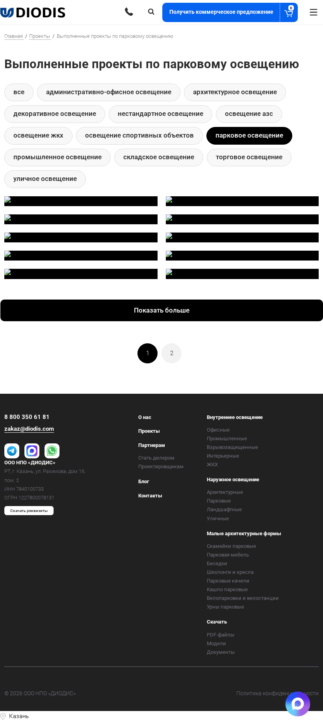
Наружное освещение (233, 479)
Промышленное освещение (57, 157)
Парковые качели (228, 581)
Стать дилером (156, 458)
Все (18, 92)
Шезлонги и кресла (230, 572)
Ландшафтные (224, 509)
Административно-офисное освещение (108, 92)
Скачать (217, 622)
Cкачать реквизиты (29, 510)
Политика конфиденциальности (277, 693)
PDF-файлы (220, 635)
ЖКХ (212, 464)
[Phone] (129, 11)
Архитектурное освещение (235, 92)
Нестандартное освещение (160, 113)
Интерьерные (223, 456)
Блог (143, 481)
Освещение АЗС (249, 113)
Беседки (217, 563)
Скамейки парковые (231, 546)
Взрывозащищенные (232, 447)
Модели (216, 643)
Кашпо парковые (227, 589)
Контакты (150, 496)
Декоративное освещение (54, 113)
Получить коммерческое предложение (230, 10)
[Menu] (313, 12)
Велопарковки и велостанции (243, 598)
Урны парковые (225, 607)
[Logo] (33, 12)
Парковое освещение (249, 135)
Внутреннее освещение (235, 417)
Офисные (218, 430)
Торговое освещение (249, 157)
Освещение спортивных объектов (139, 135)
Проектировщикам (161, 466)
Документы (221, 652)
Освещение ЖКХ (38, 135)
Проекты (149, 431)
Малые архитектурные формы (244, 533)
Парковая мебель (228, 555)
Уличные (218, 518)
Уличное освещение (45, 178)
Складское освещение (158, 157)
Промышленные (227, 438)
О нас (144, 417)
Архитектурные (225, 492)
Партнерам (151, 445)
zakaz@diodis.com (29, 428)
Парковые (219, 501)
